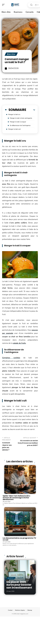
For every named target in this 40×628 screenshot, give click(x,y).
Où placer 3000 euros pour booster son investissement (19, 584)
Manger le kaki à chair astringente (21, 118)
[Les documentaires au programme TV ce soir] (20, 521)
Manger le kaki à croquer (18, 122)
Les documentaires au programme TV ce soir (19, 539)
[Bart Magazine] (15, 5)
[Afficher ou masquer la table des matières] (30, 109)
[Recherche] (31, 5)
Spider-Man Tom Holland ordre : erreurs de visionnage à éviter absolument (17, 498)
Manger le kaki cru (14, 114)
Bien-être (11, 54)
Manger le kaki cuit (14, 129)
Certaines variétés (11, 357)
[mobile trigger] (4, 5)
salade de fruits (19, 343)
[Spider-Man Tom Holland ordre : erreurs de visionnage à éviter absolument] (20, 479)
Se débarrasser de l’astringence (20, 125)
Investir (11, 578)
